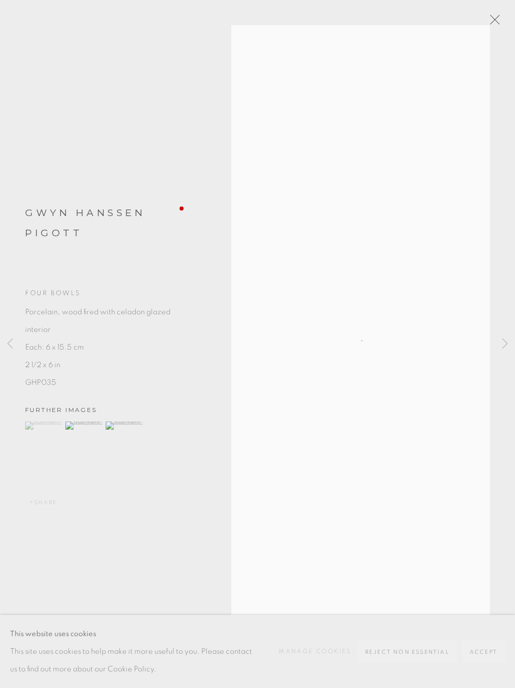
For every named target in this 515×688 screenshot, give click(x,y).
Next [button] (505, 344)
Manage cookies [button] (315, 651)
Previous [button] (10, 344)
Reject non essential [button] (407, 652)
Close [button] (492, 22)
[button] (44, 426)
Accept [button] (483, 652)
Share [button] (45, 502)
